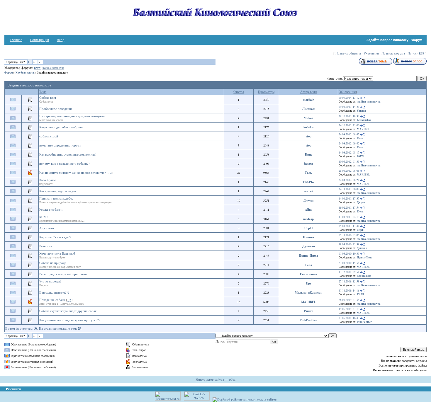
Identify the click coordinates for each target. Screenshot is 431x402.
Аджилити (46, 228)
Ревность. (46, 246)
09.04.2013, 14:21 (349, 107)
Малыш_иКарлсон (308, 292)
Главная (16, 40)
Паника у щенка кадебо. (56, 198)
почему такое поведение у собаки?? (64, 163)
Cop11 (308, 228)
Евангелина (308, 274)
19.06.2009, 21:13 (349, 309)
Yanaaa (361, 111)
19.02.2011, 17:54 (349, 207)
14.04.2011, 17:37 (349, 198)
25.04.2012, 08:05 (349, 171)
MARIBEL (363, 129)
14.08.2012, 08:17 (349, 152)
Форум (8, 72)
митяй (308, 191)
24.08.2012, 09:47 (349, 134)
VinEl (360, 294)
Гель (308, 172)
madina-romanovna (53, 68)
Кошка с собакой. (51, 209)
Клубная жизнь (25, 72)
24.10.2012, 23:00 (349, 125)
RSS (422, 53)
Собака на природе (52, 263)
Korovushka (364, 120)
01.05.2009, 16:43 (349, 318)
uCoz (232, 379)
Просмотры (266, 92)
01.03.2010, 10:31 (349, 253)
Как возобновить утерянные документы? (67, 154)
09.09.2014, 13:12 (349, 98)
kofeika (308, 127)
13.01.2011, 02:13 (349, 217)
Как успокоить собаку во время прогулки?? (69, 320)
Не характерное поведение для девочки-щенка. (72, 116)
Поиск (412, 53)
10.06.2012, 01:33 (349, 161)
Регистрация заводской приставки (63, 274)
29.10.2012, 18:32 (349, 116)
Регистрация (39, 40)
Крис (308, 154)
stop (308, 136)
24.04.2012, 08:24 (349, 180)
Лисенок (308, 108)
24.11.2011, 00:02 (349, 189)
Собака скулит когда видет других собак (67, 311)
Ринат (308, 311)
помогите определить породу (60, 145)
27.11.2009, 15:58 (349, 281)
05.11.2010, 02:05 (349, 235)
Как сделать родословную (57, 191)
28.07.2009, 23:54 (349, 300)
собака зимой (48, 136)
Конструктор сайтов (210, 379)
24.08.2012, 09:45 (349, 143)
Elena (360, 138)
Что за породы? (50, 281)
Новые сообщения (348, 53)
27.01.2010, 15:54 (349, 263)
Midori (308, 118)
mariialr (308, 99)
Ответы (238, 92)
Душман (308, 246)
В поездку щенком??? (54, 292)
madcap (308, 219)
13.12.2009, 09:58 (349, 272)
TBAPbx (308, 182)
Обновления (347, 92)
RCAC (43, 217)
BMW (37, 68)
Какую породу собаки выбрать (61, 127)
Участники (371, 53)
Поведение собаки (52, 300)
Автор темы (308, 92)
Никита (308, 237)
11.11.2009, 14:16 (349, 290)
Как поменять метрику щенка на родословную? (72, 173)
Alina (308, 209)
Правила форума (393, 53)
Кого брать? (47, 180)
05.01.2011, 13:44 (349, 226)
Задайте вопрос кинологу (52, 72)
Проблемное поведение (55, 109)
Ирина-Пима (308, 255)
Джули (308, 200)
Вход (60, 40)
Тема (42, 92)
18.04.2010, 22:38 (349, 244)
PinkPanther (308, 320)
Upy (308, 283)
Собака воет (47, 98)
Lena (308, 265)
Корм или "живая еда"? (55, 237)
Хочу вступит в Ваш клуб (57, 253)
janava (308, 163)
